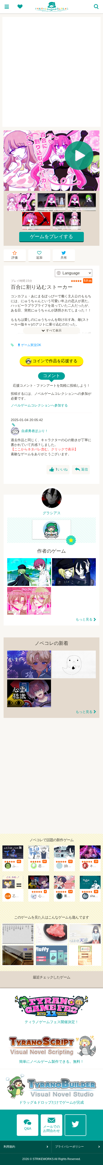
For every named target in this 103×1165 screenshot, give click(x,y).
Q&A (27, 1124)
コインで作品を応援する (55, 361)
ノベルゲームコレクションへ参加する (39, 405)
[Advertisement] (51, 72)
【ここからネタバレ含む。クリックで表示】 (44, 449)
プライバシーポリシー (69, 1146)
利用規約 (9, 1146)
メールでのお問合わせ (51, 1124)
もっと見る (84, 619)
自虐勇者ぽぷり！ (34, 431)
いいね (59, 469)
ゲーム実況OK (31, 345)
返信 (81, 469)
